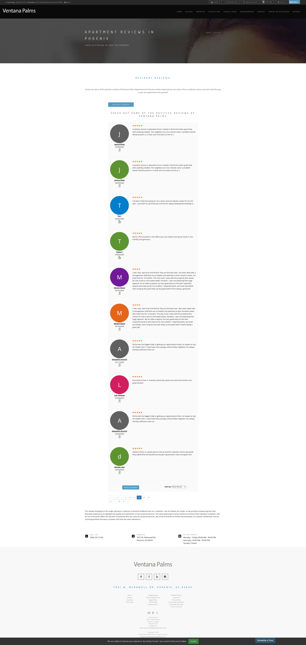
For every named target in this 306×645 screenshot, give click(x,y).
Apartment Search (251, 2)
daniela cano (119, 467)
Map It (68, 2)
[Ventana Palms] (153, 564)
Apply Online (153, 600)
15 (110, 501)
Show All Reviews (131, 487)
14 (148, 497)
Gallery (189, 12)
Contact (261, 12)
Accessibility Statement (176, 602)
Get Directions (153, 604)
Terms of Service (176, 607)
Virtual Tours (230, 12)
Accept (193, 641)
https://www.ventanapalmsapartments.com (153, 628)
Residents (282, 2)
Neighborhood (247, 12)
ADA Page (268, 2)
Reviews (296, 12)
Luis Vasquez (119, 395)
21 (124, 501)
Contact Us (176, 598)
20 (119, 501)
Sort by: (168, 487)
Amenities (200, 12)
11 (134, 497)
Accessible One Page (176, 604)
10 (130, 497)
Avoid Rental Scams (231, 2)
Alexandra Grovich (119, 359)
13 (144, 497)
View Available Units (153, 598)
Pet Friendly (153, 602)
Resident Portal (176, 595)
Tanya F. (119, 252)
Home (179, 12)
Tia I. (119, 216)
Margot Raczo (119, 288)
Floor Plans (214, 12)
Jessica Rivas (119, 144)
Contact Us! (153, 626)
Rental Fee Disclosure (279, 12)
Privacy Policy (176, 600)
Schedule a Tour (265, 640)
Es (215, 2)
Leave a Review (121, 105)
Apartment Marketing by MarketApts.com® (153, 636)
